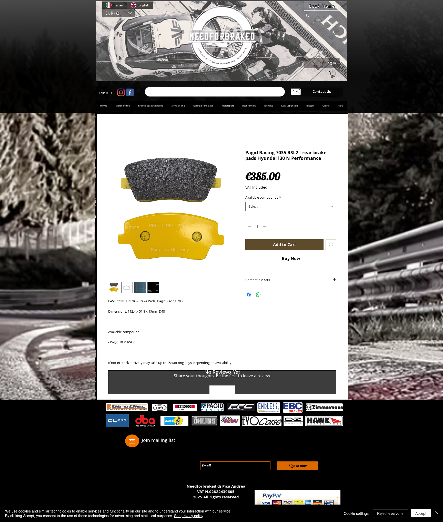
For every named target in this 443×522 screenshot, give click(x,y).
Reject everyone (390, 513)
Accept (420, 513)
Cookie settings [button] (356, 513)
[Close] (437, 513)
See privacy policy (188, 515)
